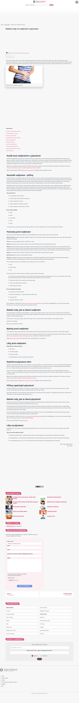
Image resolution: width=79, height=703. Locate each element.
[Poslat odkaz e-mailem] (41, 487)
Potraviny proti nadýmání (11, 135)
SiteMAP (3, 684)
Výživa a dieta (7, 24)
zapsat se (35, 655)
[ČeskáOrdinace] (39, 3)
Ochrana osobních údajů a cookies (9, 682)
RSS (2, 686)
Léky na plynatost (10, 150)
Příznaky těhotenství (23, 420)
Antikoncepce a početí (45, 620)
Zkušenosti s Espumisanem (27, 170)
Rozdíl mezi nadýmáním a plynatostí (14, 131)
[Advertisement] (34, 15)
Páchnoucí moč (51, 516)
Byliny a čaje (9, 627)
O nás (3, 676)
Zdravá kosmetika (10, 614)
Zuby (7, 624)
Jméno (8, 545)
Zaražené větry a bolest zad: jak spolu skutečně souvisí (25, 502)
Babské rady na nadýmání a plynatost (57, 501)
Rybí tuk (9, 593)
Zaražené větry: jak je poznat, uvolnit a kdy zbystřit (24, 497)
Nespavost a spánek (44, 611)
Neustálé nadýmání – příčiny (12, 133)
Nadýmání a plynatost (53, 506)
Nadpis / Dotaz (10, 541)
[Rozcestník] (77, 2)
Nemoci (8, 620)
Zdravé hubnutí (43, 607)
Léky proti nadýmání (10, 141)
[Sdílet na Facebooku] (36, 487)
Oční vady (42, 624)
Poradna (8, 611)
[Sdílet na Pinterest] (39, 487)
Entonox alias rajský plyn (15, 338)
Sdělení (8, 557)
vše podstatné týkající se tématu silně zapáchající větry (20, 335)
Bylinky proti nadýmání (11, 139)
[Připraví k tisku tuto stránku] (43, 487)
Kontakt (42, 633)
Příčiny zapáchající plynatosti (12, 146)
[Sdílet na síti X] (38, 487)
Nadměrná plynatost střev (12, 144)
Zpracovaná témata (44, 630)
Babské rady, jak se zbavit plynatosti (14, 148)
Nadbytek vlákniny (67, 593)
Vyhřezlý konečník (52, 511)
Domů (2, 24)
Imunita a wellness (10, 633)
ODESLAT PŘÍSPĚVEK (24, 586)
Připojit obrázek (11, 577)
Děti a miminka (9, 617)
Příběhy (42, 627)
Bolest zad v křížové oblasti (27, 380)
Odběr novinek (5, 678)
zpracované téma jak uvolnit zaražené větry (33, 303)
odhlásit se (44, 655)
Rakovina (42, 617)
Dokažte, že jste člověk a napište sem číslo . (20, 553)
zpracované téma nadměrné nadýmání (32, 416)
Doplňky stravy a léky (11, 630)
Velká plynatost (10, 526)
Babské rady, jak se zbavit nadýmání (14, 137)
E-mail (8, 549)
